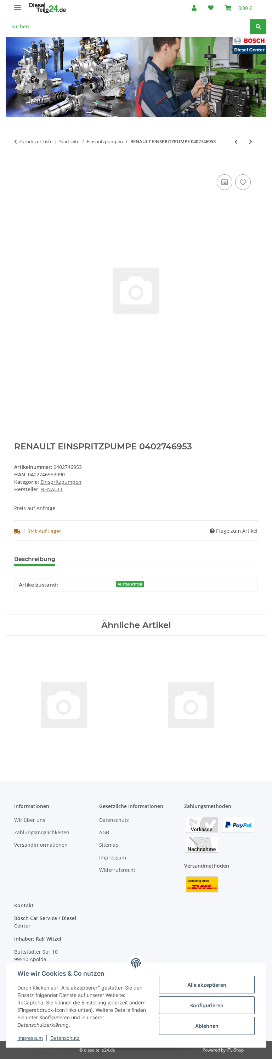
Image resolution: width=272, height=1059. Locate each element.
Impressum (30, 1038)
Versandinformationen (41, 844)
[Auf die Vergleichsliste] (224, 182)
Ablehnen (207, 1026)
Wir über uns (29, 820)
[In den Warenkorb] (20, 165)
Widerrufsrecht (117, 870)
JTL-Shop (235, 1050)
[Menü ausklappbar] (17, 4)
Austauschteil (130, 584)
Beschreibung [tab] (34, 559)
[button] (194, 8)
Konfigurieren (206, 1005)
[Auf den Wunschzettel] (243, 182)
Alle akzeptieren (206, 985)
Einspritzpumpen (60, 481)
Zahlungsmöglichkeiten (41, 832)
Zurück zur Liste (35, 141)
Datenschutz (65, 1038)
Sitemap (109, 844)
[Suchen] (258, 26)
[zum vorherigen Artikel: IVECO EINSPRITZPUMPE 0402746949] (236, 141)
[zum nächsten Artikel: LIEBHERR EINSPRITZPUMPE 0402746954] (250, 141)
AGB (104, 832)
